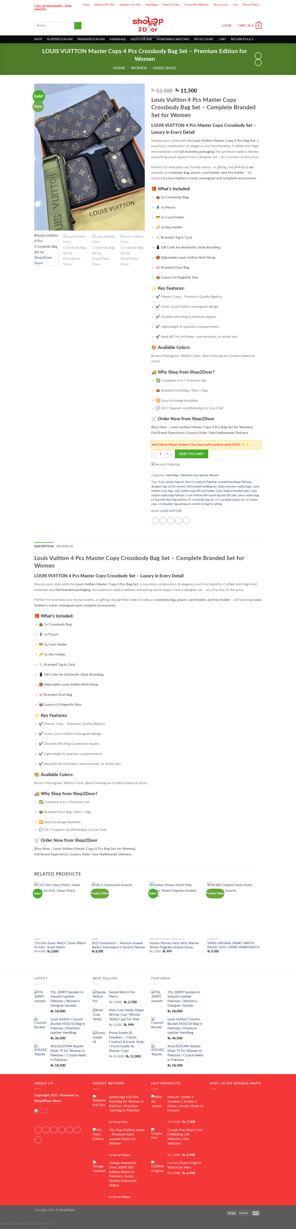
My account (220, 4)
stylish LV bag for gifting (207, 504)
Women (139, 68)
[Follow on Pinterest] (38, 1139)
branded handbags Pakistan (235, 482)
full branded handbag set (202, 486)
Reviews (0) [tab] (65, 546)
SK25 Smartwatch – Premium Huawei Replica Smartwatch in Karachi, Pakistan (118, 945)
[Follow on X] (61, 1129)
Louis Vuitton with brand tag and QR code (211, 495)
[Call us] (258, 13)
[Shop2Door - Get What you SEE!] (148, 24)
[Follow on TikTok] (53, 1129)
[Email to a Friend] (170, 520)
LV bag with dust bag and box (169, 499)
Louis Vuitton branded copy (232, 491)
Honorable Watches (197, 4)
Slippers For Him (104, 4)
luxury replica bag (248, 495)
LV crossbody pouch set (229, 499)
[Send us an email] (250, 13)
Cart (235, 4)
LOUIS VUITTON (170, 511)
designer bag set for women (168, 486)
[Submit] (77, 25)
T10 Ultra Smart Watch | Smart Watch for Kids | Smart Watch (60, 945)
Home (119, 68)
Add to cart (191, 454)
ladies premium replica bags (235, 486)
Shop (86, 4)
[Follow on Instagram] (235, 13)
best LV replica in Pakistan (201, 482)
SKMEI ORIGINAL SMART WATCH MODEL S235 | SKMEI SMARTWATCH (233, 945)
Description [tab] (44, 546)
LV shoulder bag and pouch (174, 504)
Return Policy (251, 4)
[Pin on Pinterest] (178, 520)
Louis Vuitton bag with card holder (194, 491)
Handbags (152, 4)
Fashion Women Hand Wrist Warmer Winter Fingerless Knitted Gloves (174, 945)
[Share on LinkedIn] (186, 520)
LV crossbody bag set (201, 499)
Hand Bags (164, 68)
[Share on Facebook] (155, 520)
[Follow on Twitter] (242, 13)
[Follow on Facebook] (227, 13)
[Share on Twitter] (163, 520)
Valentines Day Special (194, 475)
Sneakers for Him (130, 4)
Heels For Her (171, 4)
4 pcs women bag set (171, 482)
